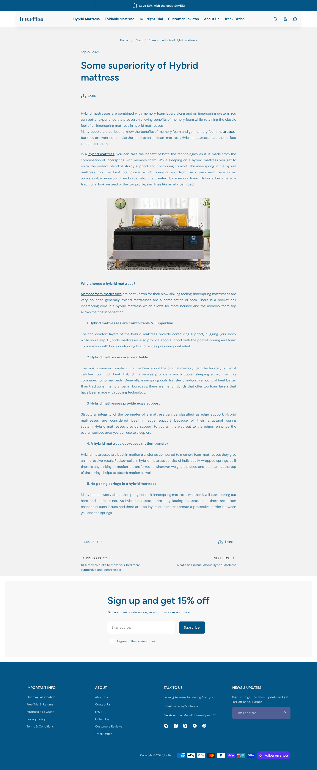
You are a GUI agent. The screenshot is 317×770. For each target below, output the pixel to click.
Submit (159, 412)
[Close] (196, 342)
